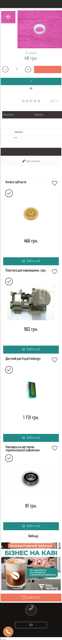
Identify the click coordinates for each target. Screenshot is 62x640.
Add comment (32, 161)
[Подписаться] (31, 625)
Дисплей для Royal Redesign (23, 359)
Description (9, 114)
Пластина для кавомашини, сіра (25, 270)
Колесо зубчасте (16, 182)
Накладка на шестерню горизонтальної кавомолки (23, 448)
